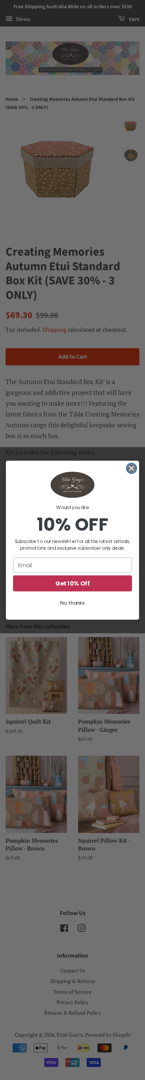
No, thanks (72, 602)
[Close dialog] (131, 468)
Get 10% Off (72, 583)
